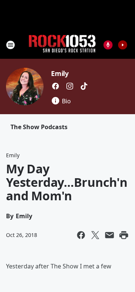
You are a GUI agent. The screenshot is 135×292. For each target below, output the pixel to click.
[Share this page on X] (95, 235)
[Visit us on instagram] (69, 86)
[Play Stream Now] (122, 44)
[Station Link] (62, 45)
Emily (60, 73)
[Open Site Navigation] (10, 44)
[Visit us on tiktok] (84, 86)
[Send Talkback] (108, 44)
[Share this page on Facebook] (81, 235)
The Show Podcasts (39, 127)
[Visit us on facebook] (55, 86)
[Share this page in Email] (109, 235)
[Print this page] (123, 235)
